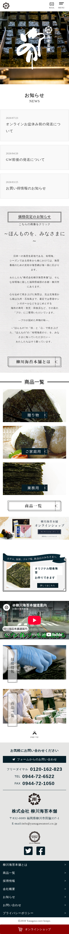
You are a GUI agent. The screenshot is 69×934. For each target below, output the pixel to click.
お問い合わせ (12, 905)
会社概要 (9, 889)
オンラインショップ (38, 929)
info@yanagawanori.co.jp (39, 823)
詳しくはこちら (47, 585)
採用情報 (9, 880)
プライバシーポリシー (18, 913)
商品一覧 (9, 872)
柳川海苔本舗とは (15, 864)
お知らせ (9, 897)
